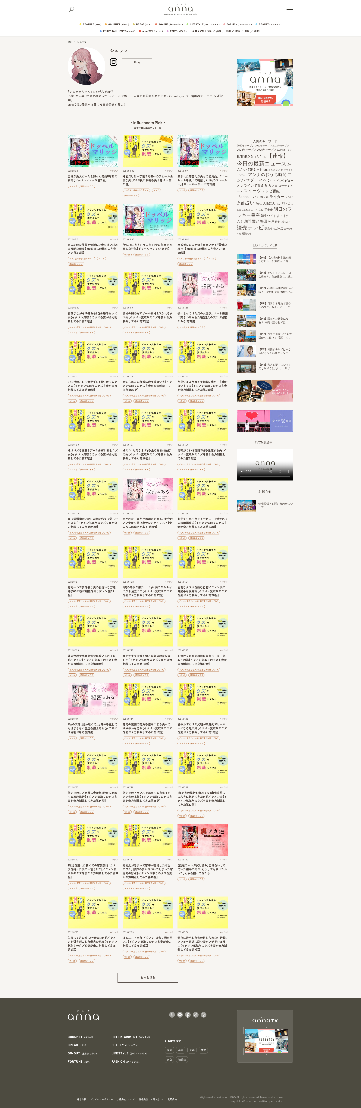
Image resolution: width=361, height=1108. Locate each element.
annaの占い (249, 156)
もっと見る (147, 977)
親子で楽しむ (282, 222)
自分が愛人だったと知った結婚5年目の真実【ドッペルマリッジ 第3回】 (92, 178)
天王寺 (254, 209)
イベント (267, 180)
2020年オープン (245, 145)
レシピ (289, 197)
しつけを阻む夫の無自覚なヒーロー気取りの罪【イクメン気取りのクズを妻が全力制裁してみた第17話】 (202, 659)
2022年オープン (280, 145)
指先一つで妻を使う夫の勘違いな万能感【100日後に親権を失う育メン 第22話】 (92, 591)
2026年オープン (284, 150)
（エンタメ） (131, 1037)
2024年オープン (246, 149)
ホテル (264, 197)
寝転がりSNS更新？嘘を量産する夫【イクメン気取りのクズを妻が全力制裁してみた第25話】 (201, 454)
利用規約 (172, 1099)
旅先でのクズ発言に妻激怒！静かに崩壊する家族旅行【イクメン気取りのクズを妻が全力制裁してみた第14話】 (92, 796)
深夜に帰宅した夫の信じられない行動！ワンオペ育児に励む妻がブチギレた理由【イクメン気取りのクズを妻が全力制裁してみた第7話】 (202, 943)
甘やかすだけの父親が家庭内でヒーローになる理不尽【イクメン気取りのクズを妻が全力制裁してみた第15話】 (202, 728)
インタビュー (284, 180)
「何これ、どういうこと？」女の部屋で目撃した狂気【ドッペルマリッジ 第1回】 (147, 246)
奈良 (247, 31)
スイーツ (252, 190)
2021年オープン (263, 145)
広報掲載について (126, 1099)
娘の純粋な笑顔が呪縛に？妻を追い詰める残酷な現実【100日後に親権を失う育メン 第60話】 (93, 248)
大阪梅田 (246, 210)
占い (250, 202)
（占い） (80, 1061)
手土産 (268, 209)
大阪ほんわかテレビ (276, 203)
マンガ (72, 186)
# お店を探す (173, 1041)
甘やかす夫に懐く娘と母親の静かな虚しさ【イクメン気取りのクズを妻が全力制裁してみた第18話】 (147, 659)
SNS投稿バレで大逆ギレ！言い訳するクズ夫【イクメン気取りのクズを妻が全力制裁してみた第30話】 (92, 385)
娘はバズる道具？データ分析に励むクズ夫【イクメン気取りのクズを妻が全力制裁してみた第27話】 (93, 454)
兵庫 (218, 31)
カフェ (273, 185)
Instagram (113, 62)
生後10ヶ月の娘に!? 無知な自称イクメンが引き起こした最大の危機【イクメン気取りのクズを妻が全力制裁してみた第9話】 (92, 943)
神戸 (271, 221)
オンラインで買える (252, 185)
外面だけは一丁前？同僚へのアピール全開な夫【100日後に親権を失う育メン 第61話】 (148, 180)
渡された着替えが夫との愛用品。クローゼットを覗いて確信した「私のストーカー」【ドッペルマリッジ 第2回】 (202, 180)
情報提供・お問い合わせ (151, 1099)
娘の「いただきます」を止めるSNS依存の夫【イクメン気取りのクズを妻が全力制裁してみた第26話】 (147, 454)
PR (264, 156)
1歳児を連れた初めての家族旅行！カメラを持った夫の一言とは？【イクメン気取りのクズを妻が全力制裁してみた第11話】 (93, 871)
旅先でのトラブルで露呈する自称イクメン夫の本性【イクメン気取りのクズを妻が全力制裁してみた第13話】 (147, 796)
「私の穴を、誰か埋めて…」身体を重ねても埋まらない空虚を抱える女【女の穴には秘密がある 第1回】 (92, 728)
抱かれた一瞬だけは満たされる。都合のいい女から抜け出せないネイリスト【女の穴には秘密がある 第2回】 (148, 522)
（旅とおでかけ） (83, 1053)
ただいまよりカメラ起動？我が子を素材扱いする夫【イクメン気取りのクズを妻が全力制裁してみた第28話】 (202, 385)
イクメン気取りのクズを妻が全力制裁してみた (89, 327)
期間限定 (251, 221)
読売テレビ (250, 227)
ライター (276, 197)
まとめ (279, 169)
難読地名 (247, 233)
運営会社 (81, 1099)
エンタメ (114, 171)
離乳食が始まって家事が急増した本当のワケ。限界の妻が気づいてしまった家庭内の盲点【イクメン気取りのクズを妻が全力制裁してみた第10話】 (148, 871)
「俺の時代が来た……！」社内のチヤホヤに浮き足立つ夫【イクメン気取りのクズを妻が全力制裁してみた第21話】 (147, 591)
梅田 (263, 221)
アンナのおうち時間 (267, 174)
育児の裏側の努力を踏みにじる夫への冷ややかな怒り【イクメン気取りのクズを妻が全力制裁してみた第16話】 (147, 728)
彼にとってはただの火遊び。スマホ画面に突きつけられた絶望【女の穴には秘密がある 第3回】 (202, 317)
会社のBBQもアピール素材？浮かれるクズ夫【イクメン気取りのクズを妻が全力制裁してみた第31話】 (148, 317)
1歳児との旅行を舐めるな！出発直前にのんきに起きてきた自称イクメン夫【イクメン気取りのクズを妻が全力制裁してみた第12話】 (202, 798)
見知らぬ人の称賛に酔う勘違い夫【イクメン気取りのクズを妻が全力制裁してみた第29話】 (147, 385)
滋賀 (237, 31)
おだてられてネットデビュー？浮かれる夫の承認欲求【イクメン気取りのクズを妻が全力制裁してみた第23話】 (202, 522)
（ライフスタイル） (130, 1053)
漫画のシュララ (86, 186)
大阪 (209, 31)
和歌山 (257, 31)
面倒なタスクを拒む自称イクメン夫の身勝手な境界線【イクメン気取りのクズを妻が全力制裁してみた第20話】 (202, 591)
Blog (137, 62)
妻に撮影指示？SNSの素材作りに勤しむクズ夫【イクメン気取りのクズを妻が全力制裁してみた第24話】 (93, 522)
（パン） (77, 1045)
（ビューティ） (125, 1045)
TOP (70, 42)
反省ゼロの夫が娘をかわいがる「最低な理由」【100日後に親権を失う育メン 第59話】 (202, 248)
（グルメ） (81, 1037)
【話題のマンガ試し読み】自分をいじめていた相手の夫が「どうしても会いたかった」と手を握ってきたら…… (202, 869)
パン (256, 197)
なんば (271, 170)
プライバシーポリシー (101, 1099)
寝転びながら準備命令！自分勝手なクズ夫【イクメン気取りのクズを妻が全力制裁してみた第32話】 (92, 317)
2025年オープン (266, 149)
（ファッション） (127, 1061)
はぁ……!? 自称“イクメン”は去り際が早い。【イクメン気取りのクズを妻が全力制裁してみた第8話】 (147, 941)
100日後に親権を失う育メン (136, 190)
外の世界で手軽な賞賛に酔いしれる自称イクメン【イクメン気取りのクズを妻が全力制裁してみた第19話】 (92, 659)
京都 (228, 31)
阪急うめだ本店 (274, 228)
